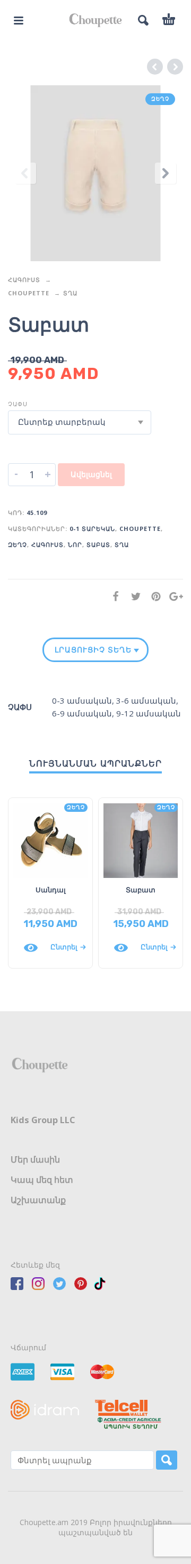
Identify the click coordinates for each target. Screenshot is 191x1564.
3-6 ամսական (146, 700)
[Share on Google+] (173, 596)
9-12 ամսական (148, 713)
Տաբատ (98, 545)
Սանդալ (51, 889)
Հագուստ (24, 280)
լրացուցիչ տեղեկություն (93, 650)
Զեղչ (17, 545)
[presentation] (25, 173)
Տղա (70, 293)
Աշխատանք (38, 1200)
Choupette (28, 293)
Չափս (18, 404)
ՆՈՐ (75, 545)
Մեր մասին (35, 1159)
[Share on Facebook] (112, 596)
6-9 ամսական (82, 713)
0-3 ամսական (82, 700)
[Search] (166, 1460)
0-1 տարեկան (92, 529)
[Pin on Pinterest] (153, 596)
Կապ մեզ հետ (42, 1180)
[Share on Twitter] (133, 596)
